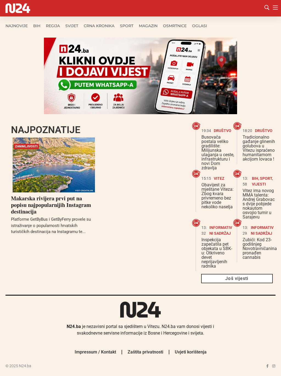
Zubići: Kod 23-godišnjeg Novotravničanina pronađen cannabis (260, 248)
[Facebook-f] (267, 366)
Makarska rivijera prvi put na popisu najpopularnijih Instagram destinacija (51, 204)
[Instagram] (274, 366)
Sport (126, 25)
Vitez (219, 178)
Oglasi (199, 25)
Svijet (71, 25)
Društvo (222, 130)
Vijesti (259, 184)
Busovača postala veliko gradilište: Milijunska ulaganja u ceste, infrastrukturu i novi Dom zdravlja (217, 152)
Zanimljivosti (26, 146)
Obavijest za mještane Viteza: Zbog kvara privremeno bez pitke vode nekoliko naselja (217, 195)
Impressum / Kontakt (95, 352)
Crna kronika (99, 25)
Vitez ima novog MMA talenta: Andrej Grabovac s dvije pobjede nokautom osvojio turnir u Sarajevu (259, 204)
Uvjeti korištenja (191, 352)
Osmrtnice (175, 25)
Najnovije (16, 25)
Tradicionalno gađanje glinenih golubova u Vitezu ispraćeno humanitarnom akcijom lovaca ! (259, 148)
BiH (36, 25)
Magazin (148, 25)
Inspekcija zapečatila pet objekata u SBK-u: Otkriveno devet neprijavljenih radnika (216, 253)
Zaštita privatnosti (145, 352)
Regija (53, 25)
